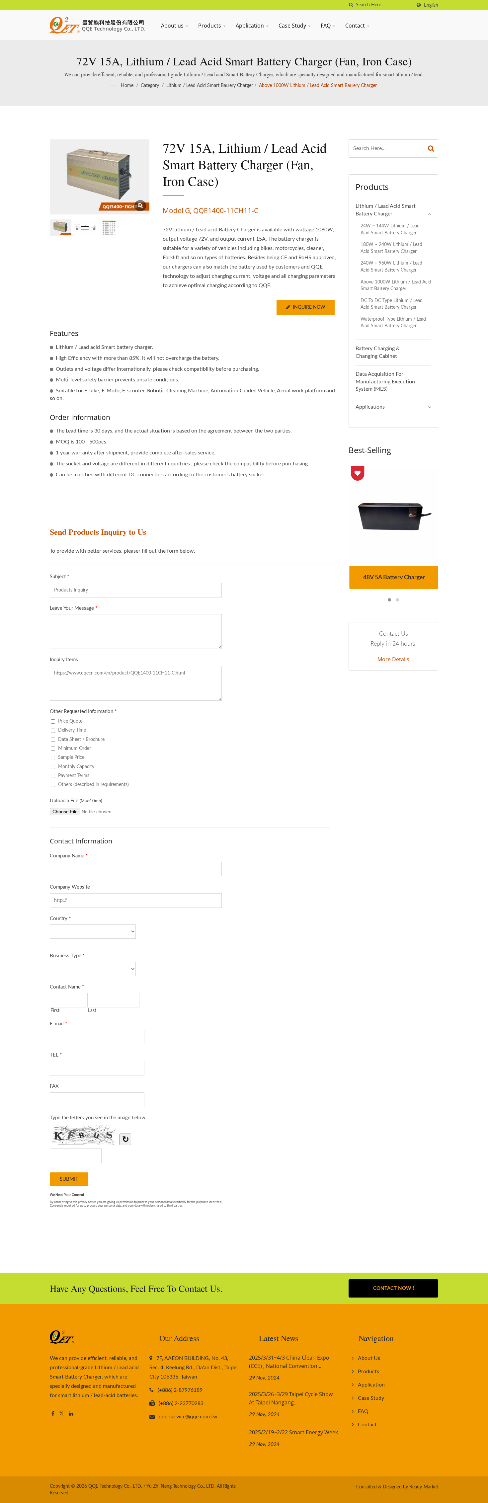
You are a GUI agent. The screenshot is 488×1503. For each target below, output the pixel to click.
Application (250, 25)
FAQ (326, 25)
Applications (370, 407)
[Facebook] (52, 1414)
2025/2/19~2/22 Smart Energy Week (293, 1432)
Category (150, 85)
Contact (355, 25)
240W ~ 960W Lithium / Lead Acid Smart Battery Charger (391, 267)
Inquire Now (309, 307)
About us (173, 25)
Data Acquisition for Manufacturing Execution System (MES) (385, 381)
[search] (351, 5)
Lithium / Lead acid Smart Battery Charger (209, 85)
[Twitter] (61, 1414)
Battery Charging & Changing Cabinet (378, 352)
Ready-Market (423, 1487)
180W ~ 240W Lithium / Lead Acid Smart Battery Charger (391, 248)
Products (210, 25)
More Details (393, 659)
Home (127, 85)
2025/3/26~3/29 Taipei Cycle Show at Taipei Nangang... (291, 1398)
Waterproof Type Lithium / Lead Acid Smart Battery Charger (393, 323)
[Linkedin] (71, 1414)
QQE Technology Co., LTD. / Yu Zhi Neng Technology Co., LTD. (151, 1486)
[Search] (431, 148)
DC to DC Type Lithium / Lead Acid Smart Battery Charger (392, 304)
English (431, 5)
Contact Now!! (393, 1288)
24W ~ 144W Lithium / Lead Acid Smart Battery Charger (390, 229)
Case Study (293, 25)
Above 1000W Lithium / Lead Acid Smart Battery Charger (318, 85)
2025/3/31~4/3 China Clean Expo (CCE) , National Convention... (289, 1362)
